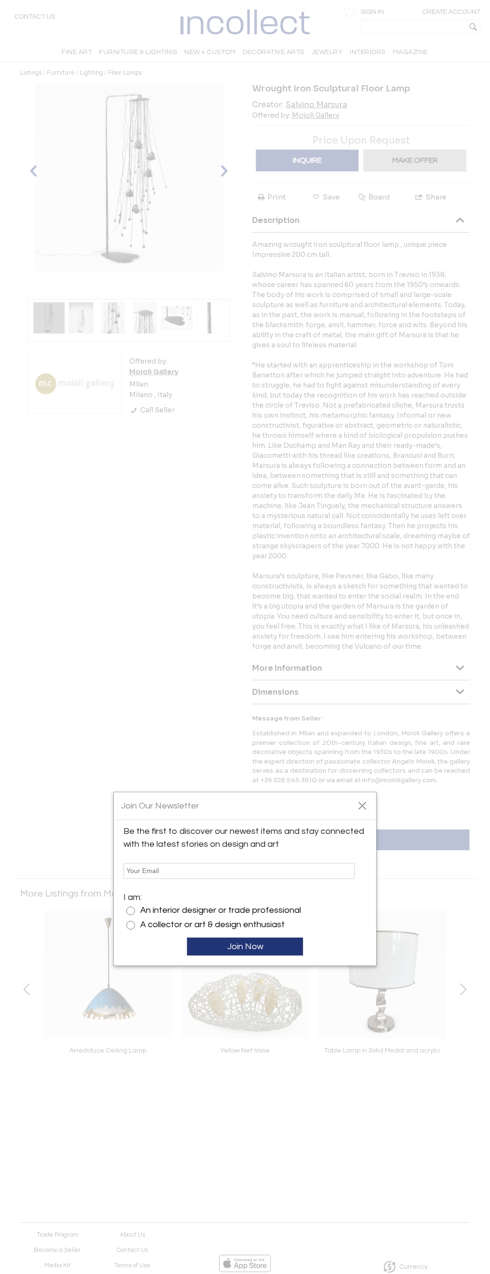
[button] (362, 805)
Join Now (245, 946)
